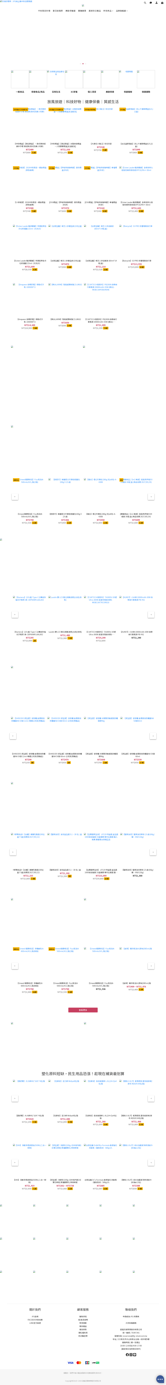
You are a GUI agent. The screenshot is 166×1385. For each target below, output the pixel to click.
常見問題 (83, 1323)
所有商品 (107, 10)
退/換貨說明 (83, 1319)
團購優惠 (82, 10)
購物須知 (83, 1316)
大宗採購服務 (131, 1323)
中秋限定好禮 (44, 10)
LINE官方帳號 (35, 1323)
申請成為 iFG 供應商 (131, 1316)
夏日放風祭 (58, 10)
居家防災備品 (95, 10)
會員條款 (83, 1329)
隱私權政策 (83, 1332)
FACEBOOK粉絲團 (35, 1319)
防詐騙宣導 (83, 1336)
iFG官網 (35, 1316)
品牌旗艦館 (121, 10)
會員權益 (83, 1326)
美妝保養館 (70, 10)
